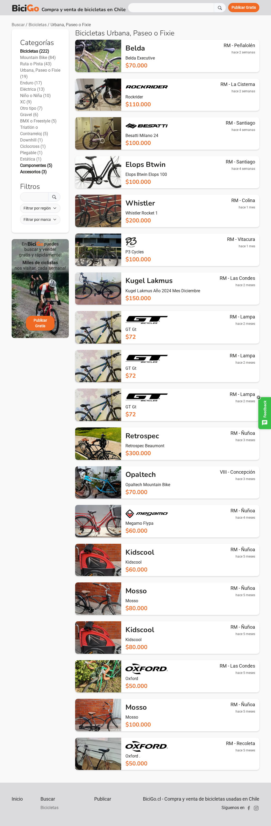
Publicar (102, 799)
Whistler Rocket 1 (141, 213)
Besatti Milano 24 (141, 135)
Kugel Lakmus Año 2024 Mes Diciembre (162, 290)
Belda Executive (140, 58)
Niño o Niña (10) (35, 95)
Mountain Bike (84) (38, 57)
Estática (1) (31, 159)
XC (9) (26, 101)
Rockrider (134, 96)
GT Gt (130, 329)
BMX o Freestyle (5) (38, 121)
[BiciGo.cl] (25, 7)
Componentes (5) (36, 165)
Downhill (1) (31, 140)
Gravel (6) (29, 114)
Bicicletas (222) (34, 51)
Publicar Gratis (40, 323)
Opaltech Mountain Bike (147, 484)
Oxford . (132, 756)
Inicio (17, 799)
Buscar (18, 24)
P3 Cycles (134, 251)
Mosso (131, 600)
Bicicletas (38, 24)
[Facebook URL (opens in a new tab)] (249, 807)
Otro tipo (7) (31, 108)
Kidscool (133, 562)
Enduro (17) (31, 82)
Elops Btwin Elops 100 (146, 174)
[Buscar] (220, 7)
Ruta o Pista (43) (36, 63)
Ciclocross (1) (33, 146)
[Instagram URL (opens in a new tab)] (256, 807)
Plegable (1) (31, 152)
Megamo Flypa (139, 523)
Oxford (131, 678)
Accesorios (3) (33, 171)
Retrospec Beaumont (144, 445)
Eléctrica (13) (32, 89)
